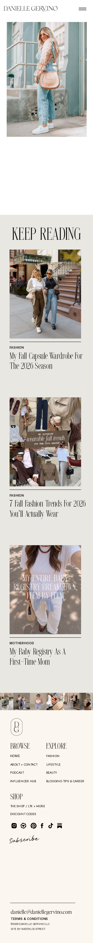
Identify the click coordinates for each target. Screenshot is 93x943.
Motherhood (22, 643)
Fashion (17, 347)
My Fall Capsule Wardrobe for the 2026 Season (46, 361)
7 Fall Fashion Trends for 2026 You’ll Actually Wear (48, 509)
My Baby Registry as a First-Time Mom (38, 657)
